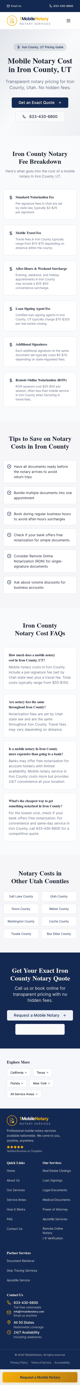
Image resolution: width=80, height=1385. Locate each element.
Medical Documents (56, 1199)
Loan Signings (52, 1180)
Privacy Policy (19, 1362)
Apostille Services (55, 1219)
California (16, 1072)
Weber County (59, 909)
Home (11, 1170)
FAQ (10, 1219)
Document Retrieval (20, 1261)
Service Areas (16, 1199)
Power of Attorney (55, 1209)
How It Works (16, 1209)
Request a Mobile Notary (36, 1015)
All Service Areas (22, 1094)
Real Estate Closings (57, 1170)
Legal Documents (55, 1190)
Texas (41, 1072)
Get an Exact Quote (37, 102)
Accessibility (62, 1362)
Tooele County (21, 934)
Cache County (59, 921)
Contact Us (14, 1229)
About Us (13, 1180)
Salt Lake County (21, 896)
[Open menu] (68, 20)
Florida (15, 1083)
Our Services (16, 1190)
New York (40, 1083)
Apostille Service (18, 1280)
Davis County (21, 909)
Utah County (59, 896)
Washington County (21, 921)
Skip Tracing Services (22, 1270)
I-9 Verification (53, 1238)
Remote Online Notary (53, 1231)
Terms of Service (41, 1362)
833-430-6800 (43, 116)
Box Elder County (59, 934)
